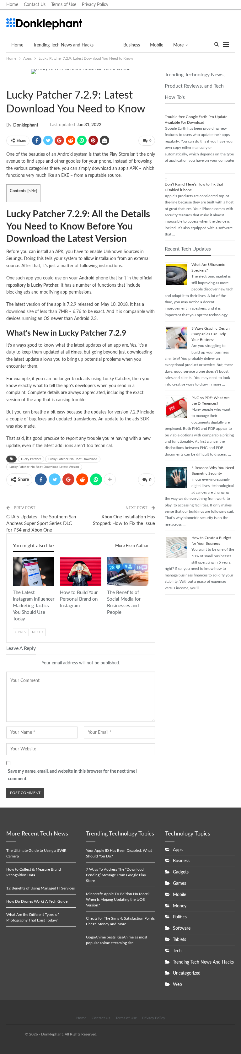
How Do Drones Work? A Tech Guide (36, 901)
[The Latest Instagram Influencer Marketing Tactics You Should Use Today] (33, 571)
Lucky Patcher (31, 459)
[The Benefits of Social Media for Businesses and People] (127, 571)
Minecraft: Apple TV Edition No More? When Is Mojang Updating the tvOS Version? (117, 899)
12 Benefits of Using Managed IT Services (40, 888)
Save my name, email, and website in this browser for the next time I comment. (72, 775)
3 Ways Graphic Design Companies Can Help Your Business (210, 334)
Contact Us (35, 5)
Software (181, 928)
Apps (108, 45)
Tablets (179, 940)
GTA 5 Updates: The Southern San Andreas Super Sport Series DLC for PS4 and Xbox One (41, 523)
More (178, 45)
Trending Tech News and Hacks (63, 45)
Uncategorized (187, 973)
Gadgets (181, 872)
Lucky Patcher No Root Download (72, 459)
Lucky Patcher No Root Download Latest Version (44, 466)
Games (179, 883)
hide (32, 191)
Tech (177, 951)
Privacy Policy (95, 5)
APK (134, 168)
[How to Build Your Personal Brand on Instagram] (80, 571)
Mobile (156, 45)
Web (177, 984)
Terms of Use (63, 5)
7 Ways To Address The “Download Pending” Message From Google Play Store (116, 875)
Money (179, 906)
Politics (180, 917)
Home (12, 5)
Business (131, 45)
